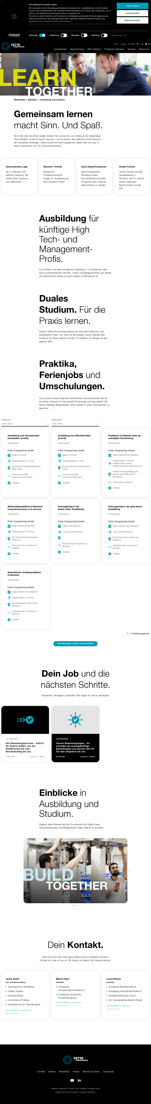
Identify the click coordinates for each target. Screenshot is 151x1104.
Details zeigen (117, 35)
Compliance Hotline (94, 1088)
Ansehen (16, 483)
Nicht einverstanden (132, 20)
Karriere (123, 44)
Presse (76, 1071)
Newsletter (64, 1071)
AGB (77, 1088)
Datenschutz (63, 1088)
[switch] (64, 35)
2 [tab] (75, 905)
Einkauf (71, 1088)
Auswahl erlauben (133, 13)
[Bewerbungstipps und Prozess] (0, 59)
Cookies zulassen (132, 6)
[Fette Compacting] (12, 46)
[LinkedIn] (149, 44)
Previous (20, 870)
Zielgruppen (57, 420)
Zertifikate (83, 1088)
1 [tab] (73, 905)
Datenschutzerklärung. (97, 27)
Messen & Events (91, 1071)
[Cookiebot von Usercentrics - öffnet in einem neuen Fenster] (14, 35)
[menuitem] (60, 49)
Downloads (131, 44)
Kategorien (6, 420)
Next (130, 870)
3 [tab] (77, 905)
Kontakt (116, 44)
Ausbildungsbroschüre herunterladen (76, 644)
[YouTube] (146, 44)
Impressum (54, 1088)
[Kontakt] (0, 65)
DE (138, 44)
